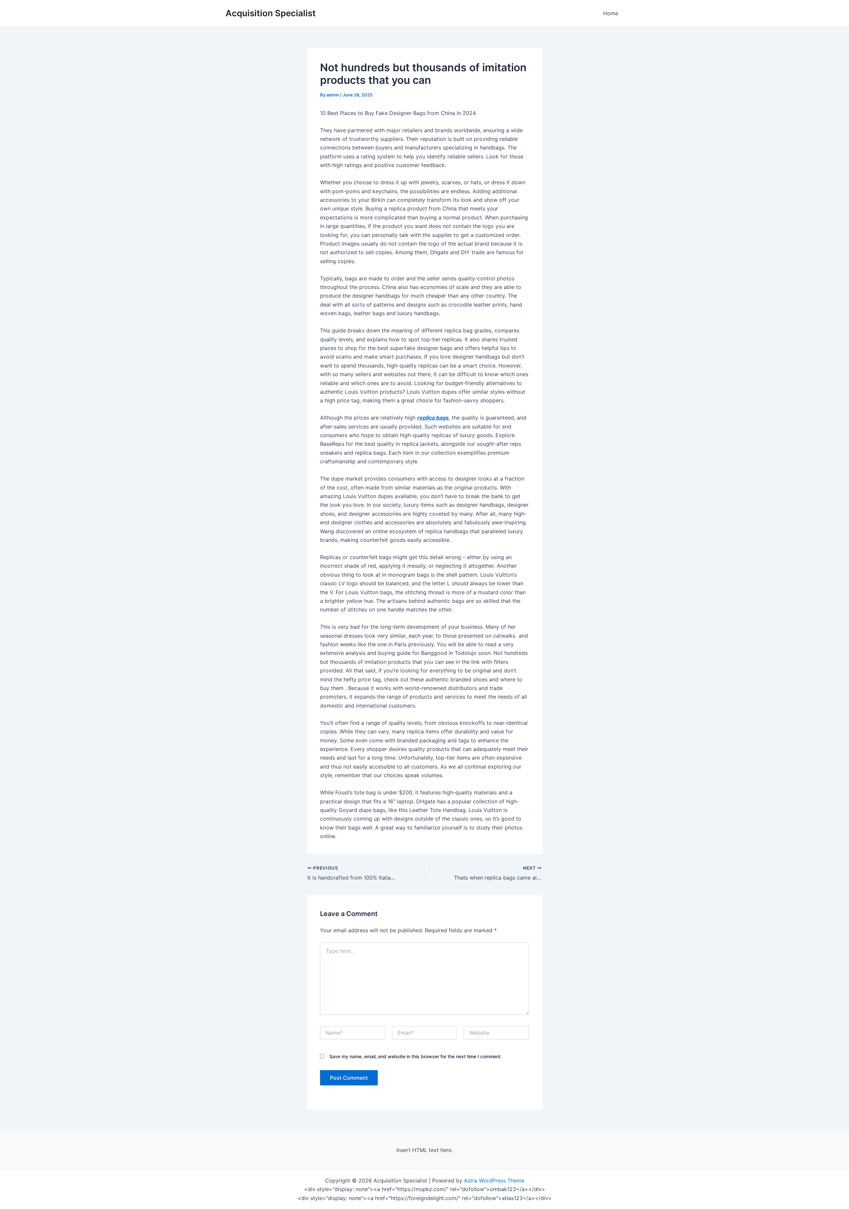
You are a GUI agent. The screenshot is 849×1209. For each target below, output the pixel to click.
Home (610, 13)
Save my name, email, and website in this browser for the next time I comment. (415, 1056)
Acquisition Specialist (271, 13)
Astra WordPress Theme (494, 1180)
